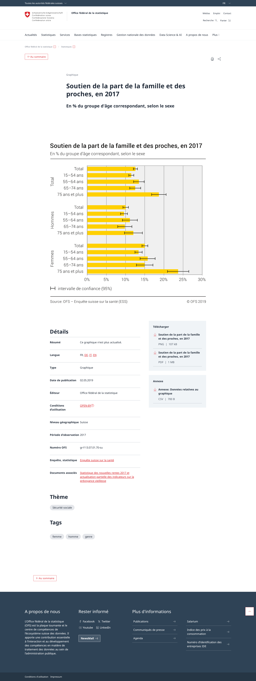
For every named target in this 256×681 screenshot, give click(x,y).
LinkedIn (105, 627)
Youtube (88, 627)
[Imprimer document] (212, 58)
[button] (31, 34)
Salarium (192, 621)
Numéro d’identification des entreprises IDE (204, 644)
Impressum (56, 676)
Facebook (89, 621)
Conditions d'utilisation (36, 676)
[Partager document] (219, 58)
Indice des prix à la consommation (199, 632)
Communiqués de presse (149, 630)
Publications (140, 621)
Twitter (106, 621)
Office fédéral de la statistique (89, 13)
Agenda (138, 638)
